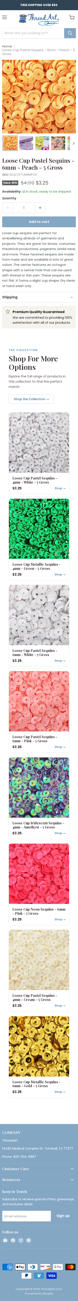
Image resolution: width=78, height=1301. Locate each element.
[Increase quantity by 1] (40, 207)
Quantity (9, 198)
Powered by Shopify (39, 1293)
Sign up (63, 1215)
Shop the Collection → (31, 399)
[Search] (70, 33)
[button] (10, 143)
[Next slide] (73, 143)
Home (7, 46)
